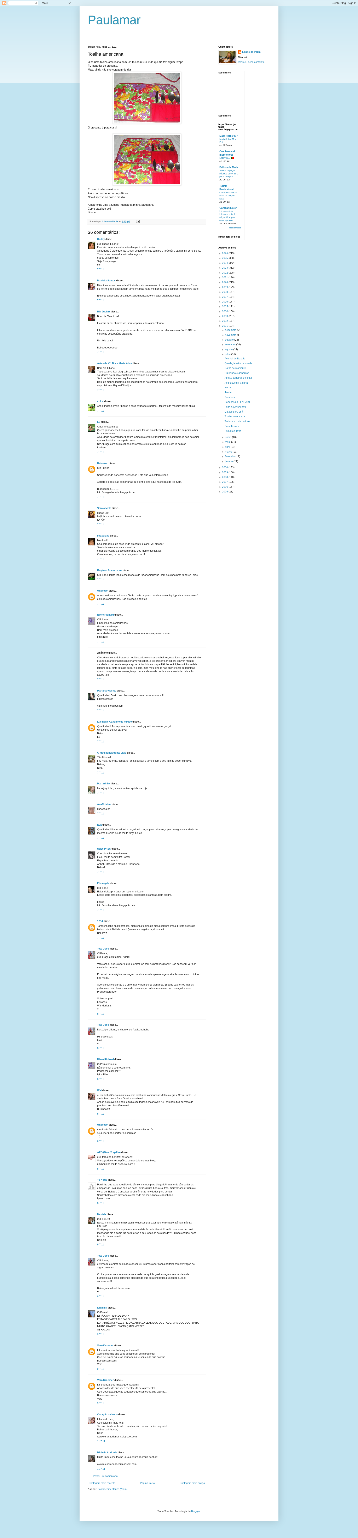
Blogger (195, 1511)
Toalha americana (235, 416)
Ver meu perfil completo (251, 62)
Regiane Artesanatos (109, 570)
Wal (99, 1090)
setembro (230, 344)
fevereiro (230, 456)
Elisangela (103, 883)
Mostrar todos (235, 228)
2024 (225, 263)
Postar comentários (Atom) (112, 1489)
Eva (99, 824)
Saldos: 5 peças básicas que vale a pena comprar (228, 173)
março (229, 451)
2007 (225, 481)
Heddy (101, 239)
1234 (100, 921)
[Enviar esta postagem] (137, 221)
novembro (231, 335)
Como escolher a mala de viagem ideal (228, 195)
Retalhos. (230, 397)
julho (228, 354)
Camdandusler (228, 208)
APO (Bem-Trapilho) (109, 1152)
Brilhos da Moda (228, 167)
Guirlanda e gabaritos (237, 373)
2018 (225, 292)
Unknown (102, 463)
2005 (225, 491)
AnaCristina (104, 804)
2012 (225, 320)
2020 (225, 282)
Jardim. (229, 392)
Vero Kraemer (105, 1345)
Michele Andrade (107, 1452)
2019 (225, 287)
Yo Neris (102, 1179)
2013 (225, 316)
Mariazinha (103, 783)
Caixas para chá (234, 411)
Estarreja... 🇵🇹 (226, 158)
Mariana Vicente (106, 690)
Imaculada (103, 535)
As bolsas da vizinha (236, 382)
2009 (225, 472)
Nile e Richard (105, 614)
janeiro (229, 461)
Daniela (101, 1214)
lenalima (102, 1307)
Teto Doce (103, 948)
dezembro (231, 330)
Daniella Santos (106, 280)
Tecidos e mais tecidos (237, 421)
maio (228, 442)
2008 (225, 477)
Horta (228, 387)
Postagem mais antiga (192, 1483)
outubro (229, 339)
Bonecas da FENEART (237, 402)
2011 (225, 325)
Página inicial (147, 1483)
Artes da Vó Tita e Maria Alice (114, 363)
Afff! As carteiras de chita (238, 377)
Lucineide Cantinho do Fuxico (114, 721)
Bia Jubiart (103, 311)
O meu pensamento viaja (111, 752)
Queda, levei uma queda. (239, 363)
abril (228, 446)
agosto (229, 349)
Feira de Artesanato (236, 407)
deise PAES (104, 848)
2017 (225, 296)
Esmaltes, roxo (233, 431)
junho (228, 437)
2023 (225, 267)
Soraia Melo (104, 508)
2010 (225, 467)
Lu (98, 421)
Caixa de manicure (235, 368)
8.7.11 (100, 1013)
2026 (225, 253)
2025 (225, 258)
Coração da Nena (107, 1414)
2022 (225, 272)
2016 (225, 301)
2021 (225, 277)
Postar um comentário (105, 1476)
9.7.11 (100, 1244)
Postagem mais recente (102, 1483)
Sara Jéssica (232, 426)
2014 (225, 311)
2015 (225, 306)
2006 (225, 486)
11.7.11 (101, 1441)
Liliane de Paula (251, 51)
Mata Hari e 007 (228, 135)
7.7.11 (100, 269)
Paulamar (114, 20)
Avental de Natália (235, 358)
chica (100, 401)
